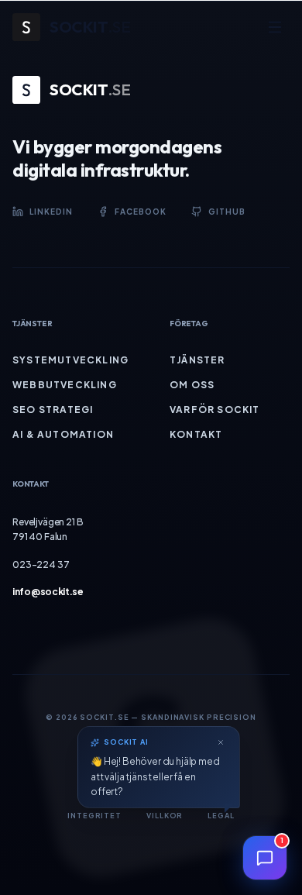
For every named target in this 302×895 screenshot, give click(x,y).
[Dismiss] (220, 742)
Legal (221, 815)
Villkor (164, 815)
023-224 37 (40, 564)
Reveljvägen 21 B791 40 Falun (47, 529)
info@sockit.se (48, 591)
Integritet (94, 815)
